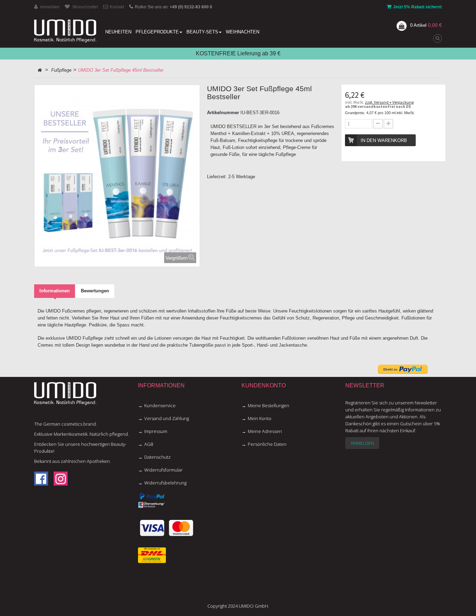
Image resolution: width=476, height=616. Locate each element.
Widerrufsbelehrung (165, 483)
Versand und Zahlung (166, 418)
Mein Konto (259, 418)
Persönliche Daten (267, 444)
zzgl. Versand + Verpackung (389, 102)
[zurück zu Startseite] (40, 70)
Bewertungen (95, 290)
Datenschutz (157, 457)
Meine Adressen (265, 431)
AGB (148, 444)
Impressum (155, 431)
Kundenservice (160, 405)
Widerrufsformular (163, 470)
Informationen (54, 290)
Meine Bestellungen (268, 405)
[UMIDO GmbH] (65, 30)
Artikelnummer (223, 112)
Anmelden (362, 443)
